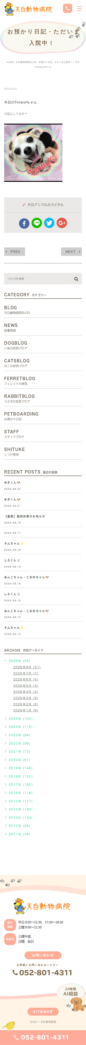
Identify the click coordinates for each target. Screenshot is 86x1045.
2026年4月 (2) (26, 691)
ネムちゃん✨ (14, 543)
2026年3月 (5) (26, 698)
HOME (10, 62)
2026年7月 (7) (26, 673)
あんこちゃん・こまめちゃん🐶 (26, 577)
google (62, 223)
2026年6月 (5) (26, 679)
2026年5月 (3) (26, 685)
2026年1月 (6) (26, 710)
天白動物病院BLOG (26, 62)
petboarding (19, 79)
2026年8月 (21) (27, 667)
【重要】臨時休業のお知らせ (24, 516)
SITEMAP (43, 1012)
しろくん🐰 (12, 560)
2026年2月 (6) (26, 704)
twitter (49, 223)
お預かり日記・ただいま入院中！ (56, 62)
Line (37, 223)
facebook (24, 223)
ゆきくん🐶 (12, 482)
